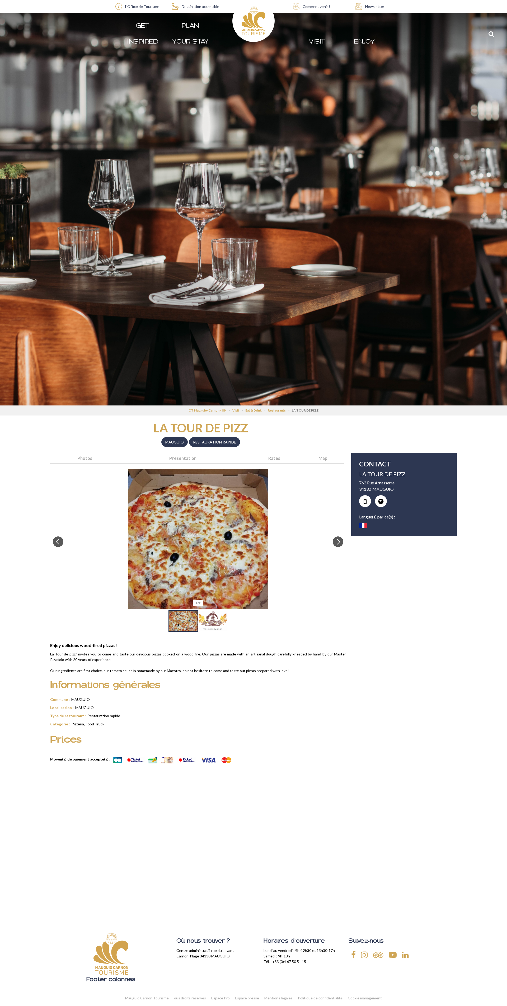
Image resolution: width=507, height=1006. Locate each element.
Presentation (182, 458)
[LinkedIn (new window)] (405, 954)
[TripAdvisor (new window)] (378, 954)
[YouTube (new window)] (393, 954)
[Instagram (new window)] (364, 954)
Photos (84, 458)
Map (322, 458)
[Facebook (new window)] (353, 954)
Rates (274, 458)
